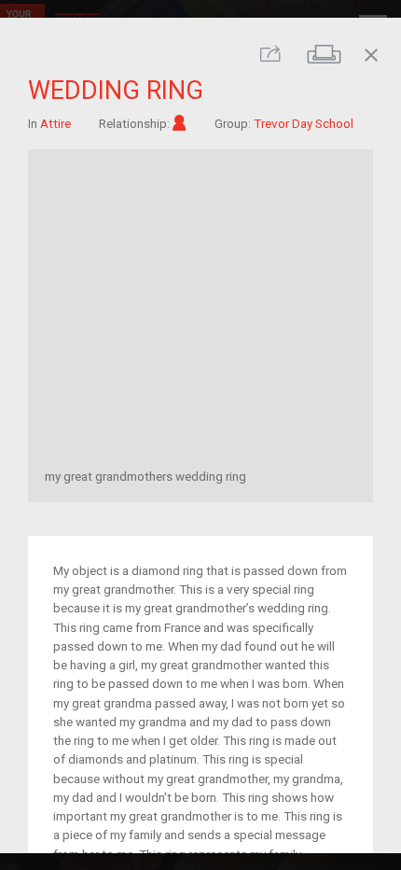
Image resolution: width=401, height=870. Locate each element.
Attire (55, 122)
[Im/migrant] (180, 122)
